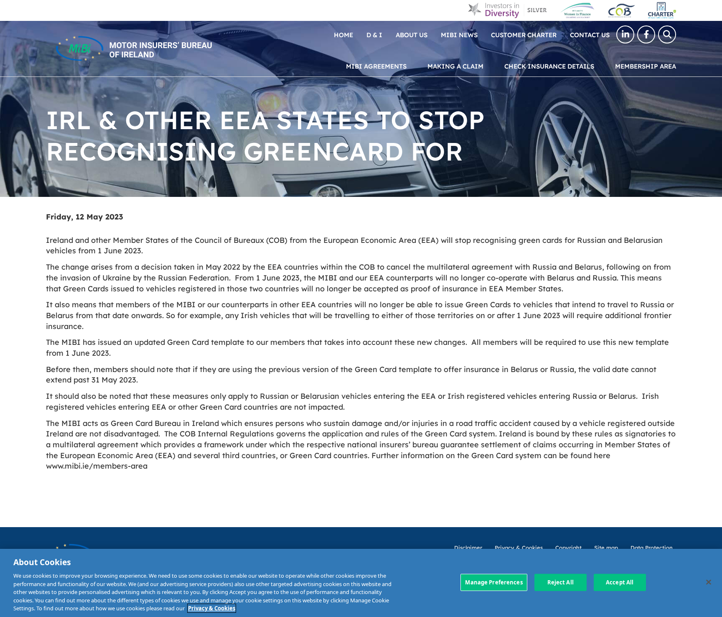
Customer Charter (524, 34)
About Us (411, 34)
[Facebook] (646, 34)
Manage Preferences (493, 582)
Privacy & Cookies (211, 608)
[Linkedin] (625, 34)
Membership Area (645, 65)
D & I (374, 34)
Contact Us (590, 34)
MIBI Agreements (376, 65)
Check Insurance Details (549, 65)
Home (343, 34)
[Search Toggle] (667, 34)
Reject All (560, 582)
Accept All (619, 582)
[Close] (708, 582)
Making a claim (455, 65)
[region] (361, 583)
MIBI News (459, 34)
